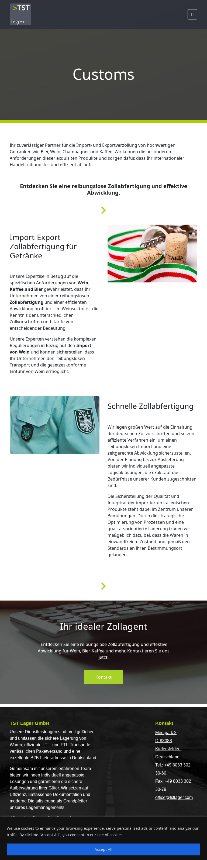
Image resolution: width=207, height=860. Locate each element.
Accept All (103, 849)
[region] (103, 838)
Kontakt (103, 677)
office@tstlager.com (174, 797)
